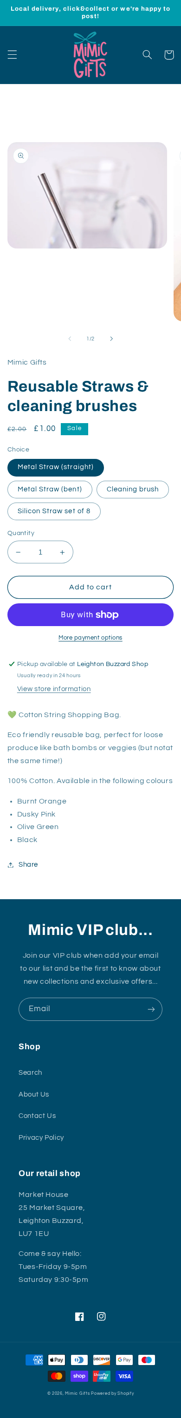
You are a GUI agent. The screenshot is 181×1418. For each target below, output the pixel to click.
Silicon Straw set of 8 (54, 511)
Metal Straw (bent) (50, 489)
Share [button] (28, 864)
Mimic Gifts (77, 1394)
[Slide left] (69, 338)
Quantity (20, 533)
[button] (12, 54)
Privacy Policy (41, 1137)
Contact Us (37, 1115)
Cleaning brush (133, 489)
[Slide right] (111, 338)
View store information (54, 689)
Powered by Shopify (112, 1394)
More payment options (90, 638)
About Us (34, 1094)
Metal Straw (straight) (56, 467)
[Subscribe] (151, 1009)
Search (30, 1072)
